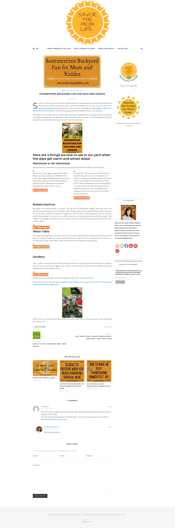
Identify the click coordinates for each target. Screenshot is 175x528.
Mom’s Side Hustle (106, 49)
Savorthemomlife (40, 327)
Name (35, 456)
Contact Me (122, 49)
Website (89, 456)
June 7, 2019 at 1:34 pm (47, 408)
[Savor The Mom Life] (87, 22)
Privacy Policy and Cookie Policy (91, 514)
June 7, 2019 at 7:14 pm (50, 429)
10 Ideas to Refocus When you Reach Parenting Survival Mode (72, 386)
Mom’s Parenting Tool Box (59, 49)
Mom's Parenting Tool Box (72, 90)
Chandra (45, 406)
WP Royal (77, 514)
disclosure (65, 120)
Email (62, 456)
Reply (110, 406)
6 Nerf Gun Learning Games (44, 378)
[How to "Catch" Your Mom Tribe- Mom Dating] (36, 335)
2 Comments (108, 327)
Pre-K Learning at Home (84, 49)
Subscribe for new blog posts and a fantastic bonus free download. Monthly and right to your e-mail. (129, 272)
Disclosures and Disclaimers (110, 514)
